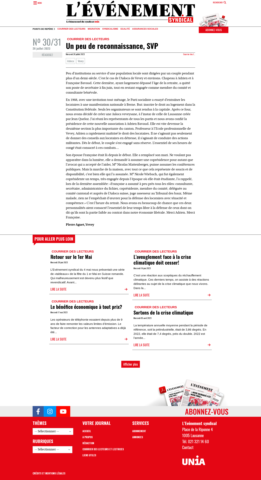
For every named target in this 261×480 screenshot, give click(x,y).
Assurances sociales (145, 29)
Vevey (81, 61)
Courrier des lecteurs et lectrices (103, 449)
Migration (94, 29)
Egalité (125, 29)
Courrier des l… (189, 54)
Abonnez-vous (213, 30)
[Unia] (193, 460)
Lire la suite (58, 289)
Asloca (70, 61)
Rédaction (88, 443)
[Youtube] (63, 411)
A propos (87, 437)
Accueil (86, 431)
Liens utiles (89, 455)
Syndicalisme (110, 29)
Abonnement (139, 431)
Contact (187, 447)
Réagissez (47, 55)
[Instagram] (50, 411)
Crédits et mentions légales (49, 473)
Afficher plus (130, 364)
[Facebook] (38, 411)
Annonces (137, 437)
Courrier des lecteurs (71, 29)
